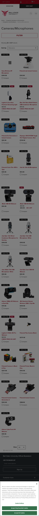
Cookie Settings (19, 503)
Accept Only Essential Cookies (19, 508)
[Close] (37, 484)
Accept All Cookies (19, 513)
